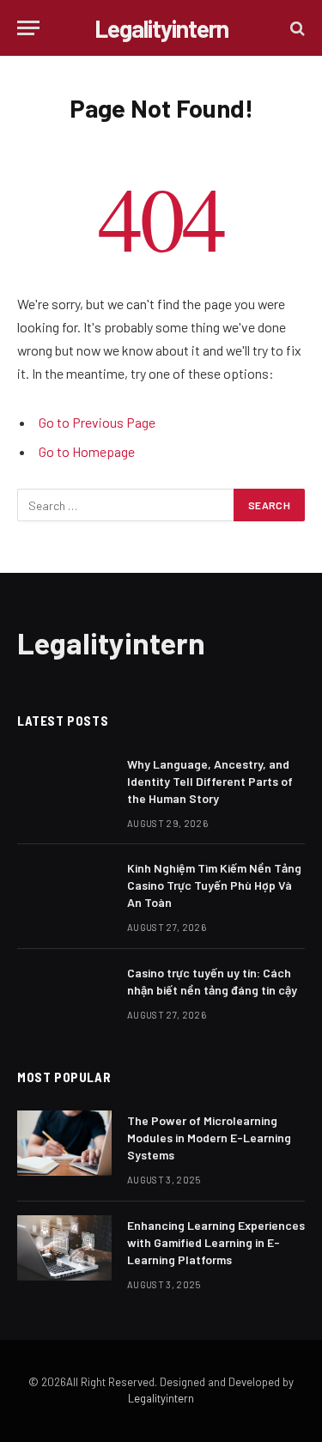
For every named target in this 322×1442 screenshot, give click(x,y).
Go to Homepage (87, 451)
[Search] (296, 28)
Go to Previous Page (97, 422)
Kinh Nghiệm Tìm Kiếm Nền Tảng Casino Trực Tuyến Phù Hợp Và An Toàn (214, 885)
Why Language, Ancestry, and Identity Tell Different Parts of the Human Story (210, 781)
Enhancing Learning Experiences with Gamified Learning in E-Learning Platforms (216, 1242)
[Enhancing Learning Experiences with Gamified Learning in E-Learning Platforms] (64, 1248)
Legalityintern (161, 1398)
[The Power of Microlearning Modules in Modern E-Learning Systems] (64, 1143)
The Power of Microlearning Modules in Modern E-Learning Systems (209, 1137)
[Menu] (28, 28)
